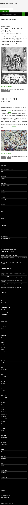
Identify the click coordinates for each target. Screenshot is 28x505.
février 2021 (3, 432)
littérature (3, 197)
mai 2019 (2, 465)
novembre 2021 (4, 414)
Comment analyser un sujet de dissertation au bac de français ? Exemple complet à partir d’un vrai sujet (13, 255)
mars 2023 (3, 390)
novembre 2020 (4, 439)
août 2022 (3, 400)
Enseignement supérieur (5, 185)
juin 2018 (2, 482)
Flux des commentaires (5, 238)
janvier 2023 (3, 395)
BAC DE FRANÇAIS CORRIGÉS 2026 (8, 249)
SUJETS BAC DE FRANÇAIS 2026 (7, 251)
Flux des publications (5, 236)
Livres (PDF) (3, 199)
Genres (2, 190)
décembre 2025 (4, 369)
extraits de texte (4, 187)
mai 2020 (2, 449)
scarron (3, 90)
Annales (2, 171)
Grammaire (3, 192)
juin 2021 (2, 423)
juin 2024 (2, 386)
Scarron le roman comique (11, 29)
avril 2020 (3, 451)
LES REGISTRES (18, 287)
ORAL (2, 211)
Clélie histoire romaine (9, 100)
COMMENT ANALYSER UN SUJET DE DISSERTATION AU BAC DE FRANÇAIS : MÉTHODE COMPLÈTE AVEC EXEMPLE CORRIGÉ (13, 262)
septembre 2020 (4, 444)
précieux (9, 112)
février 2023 (3, 393)
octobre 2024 (3, 376)
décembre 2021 (4, 411)
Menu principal (26, 14)
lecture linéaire (4, 195)
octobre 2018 (3, 475)
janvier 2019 (3, 467)
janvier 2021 (3, 435)
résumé (2, 216)
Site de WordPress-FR (5, 240)
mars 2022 (3, 409)
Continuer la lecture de (6, 86)
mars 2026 (3, 362)
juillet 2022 (3, 402)
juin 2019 (2, 463)
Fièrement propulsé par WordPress (7, 503)
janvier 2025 (3, 374)
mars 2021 (3, 430)
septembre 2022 (4, 397)
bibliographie (3, 176)
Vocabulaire (3, 225)
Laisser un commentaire (16, 33)
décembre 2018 (4, 470)
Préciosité (14, 126)
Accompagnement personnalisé (7, 169)
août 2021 (3, 421)
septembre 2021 (4, 418)
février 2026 (3, 365)
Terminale (3, 220)
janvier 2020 (3, 456)
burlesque (4, 89)
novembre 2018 (4, 472)
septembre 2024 (4, 379)
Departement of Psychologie (6, 283)
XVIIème (8, 90)
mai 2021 (2, 425)
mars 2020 (3, 453)
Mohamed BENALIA (5, 276)
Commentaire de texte (5, 26)
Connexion (3, 233)
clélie (17, 156)
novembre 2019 (4, 458)
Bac (1, 96)
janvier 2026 (3, 367)
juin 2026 (2, 360)
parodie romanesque (12, 89)
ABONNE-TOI (4, 11)
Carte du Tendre (5, 156)
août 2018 (3, 479)
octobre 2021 (3, 416)
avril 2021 (3, 428)
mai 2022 (2, 407)
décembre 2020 (4, 437)
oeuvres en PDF (4, 209)
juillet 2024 (3, 383)
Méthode (2, 202)
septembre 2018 (4, 477)
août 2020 (3, 446)
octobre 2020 (3, 442)
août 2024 (3, 381)
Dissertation (3, 183)
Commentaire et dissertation (8, 14)
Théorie (2, 223)
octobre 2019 (3, 460)
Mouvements (3, 204)
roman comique (21, 89)
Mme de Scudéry (23, 156)
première (2, 213)
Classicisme (12, 156)
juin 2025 (2, 372)
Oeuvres (2, 206)
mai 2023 (2, 388)
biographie (3, 178)
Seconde (2, 218)
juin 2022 (2, 404)
